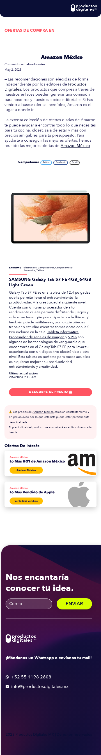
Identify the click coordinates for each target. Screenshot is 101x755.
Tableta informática (63, 332)
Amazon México (62, 57)
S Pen (72, 337)
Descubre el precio (50, 392)
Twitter (46, 162)
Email (74, 162)
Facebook (61, 162)
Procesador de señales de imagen (37, 337)
